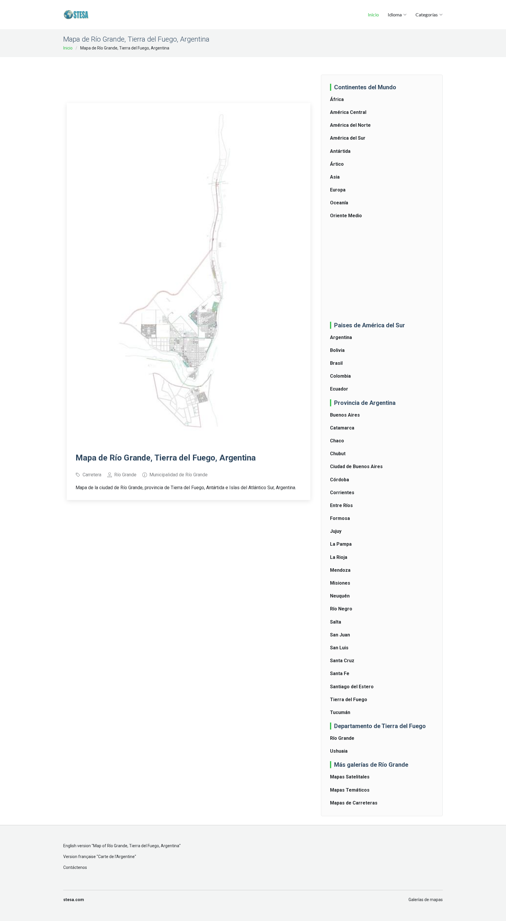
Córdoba (339, 479)
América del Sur (347, 138)
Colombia (340, 376)
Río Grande (342, 738)
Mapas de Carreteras (353, 803)
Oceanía (339, 203)
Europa (338, 190)
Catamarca (342, 428)
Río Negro (341, 609)
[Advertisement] (188, 76)
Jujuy (335, 531)
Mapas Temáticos (350, 790)
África (337, 99)
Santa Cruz (342, 660)
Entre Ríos (341, 505)
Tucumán (340, 712)
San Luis (339, 647)
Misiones (340, 583)
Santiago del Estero (352, 686)
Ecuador (339, 389)
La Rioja (338, 557)
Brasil (336, 363)
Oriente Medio (346, 215)
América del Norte (350, 125)
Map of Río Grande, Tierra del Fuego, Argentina (136, 845)
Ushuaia (339, 751)
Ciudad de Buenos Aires (356, 466)
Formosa (340, 518)
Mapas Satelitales (350, 777)
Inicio (373, 14)
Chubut (338, 453)
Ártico (337, 164)
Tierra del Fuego (348, 699)
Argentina (341, 337)
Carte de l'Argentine (116, 856)
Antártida (340, 151)
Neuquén (340, 596)
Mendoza (340, 570)
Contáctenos (75, 867)
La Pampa (341, 544)
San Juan (340, 635)
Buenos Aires (345, 415)
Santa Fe (339, 673)
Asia (335, 177)
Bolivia (337, 350)
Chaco (337, 441)
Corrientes (342, 492)
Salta (335, 622)
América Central (348, 112)
